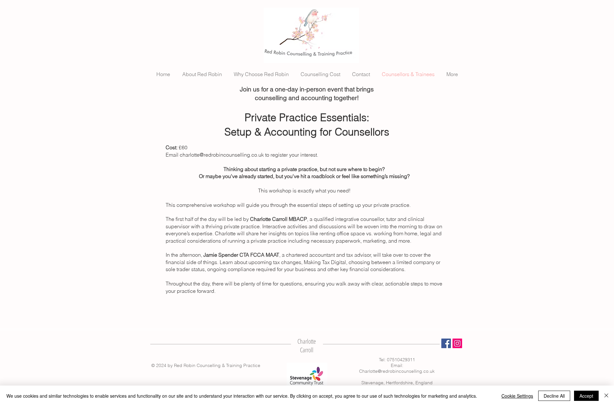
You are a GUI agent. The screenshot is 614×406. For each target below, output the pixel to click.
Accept (586, 396)
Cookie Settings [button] (517, 396)
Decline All (554, 396)
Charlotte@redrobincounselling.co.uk (397, 371)
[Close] (606, 396)
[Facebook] (446, 343)
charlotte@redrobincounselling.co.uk (222, 155)
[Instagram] (457, 343)
